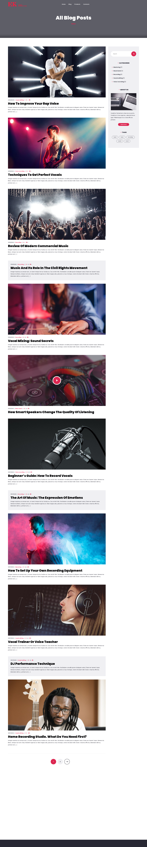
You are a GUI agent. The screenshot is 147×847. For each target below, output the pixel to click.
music (122, 137)
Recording (18, 242)
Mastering (18, 567)
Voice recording (19, 171)
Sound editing (20, 100)
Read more (124, 124)
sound (119, 141)
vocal (127, 141)
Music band (18, 409)
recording (130, 137)
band (115, 137)
